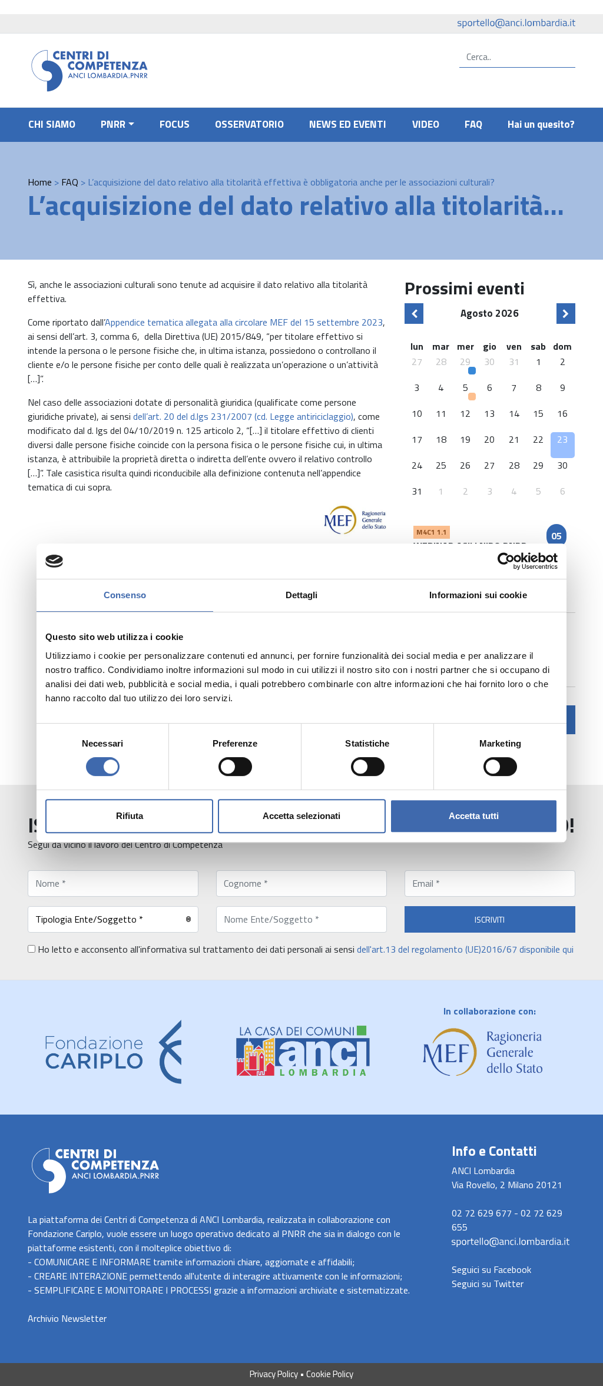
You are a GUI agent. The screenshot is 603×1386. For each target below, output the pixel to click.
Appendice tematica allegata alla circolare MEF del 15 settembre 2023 (244, 322)
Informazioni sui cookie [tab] (477, 595)
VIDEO (425, 124)
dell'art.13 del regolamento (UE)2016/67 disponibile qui (465, 949)
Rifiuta (129, 816)
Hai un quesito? (541, 124)
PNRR (113, 124)
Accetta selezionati (301, 816)
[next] (565, 313)
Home (40, 182)
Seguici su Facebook (491, 1269)
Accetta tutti (474, 816)
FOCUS (175, 124)
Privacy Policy (274, 1374)
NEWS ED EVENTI (347, 124)
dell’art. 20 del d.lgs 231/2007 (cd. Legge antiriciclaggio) (243, 416)
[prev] (414, 313)
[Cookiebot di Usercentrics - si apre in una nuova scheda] (506, 561)
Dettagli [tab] (302, 595)
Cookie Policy (329, 1374)
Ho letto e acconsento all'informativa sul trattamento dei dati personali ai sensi (304, 949)
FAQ (473, 124)
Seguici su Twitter (488, 1283)
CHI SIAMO (51, 124)
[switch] (235, 766)
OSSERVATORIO (249, 124)
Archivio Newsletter (67, 1318)
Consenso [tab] (125, 595)
